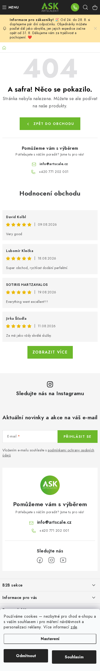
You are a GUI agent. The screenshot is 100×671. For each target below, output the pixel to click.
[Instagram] (51, 560)
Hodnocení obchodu (50, 193)
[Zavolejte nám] (75, 7)
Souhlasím (74, 657)
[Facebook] (40, 560)
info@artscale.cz (54, 163)
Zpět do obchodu (53, 123)
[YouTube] (63, 560)
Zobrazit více (50, 352)
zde (74, 627)
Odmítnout (26, 656)
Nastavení (50, 639)
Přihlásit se (78, 436)
